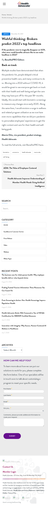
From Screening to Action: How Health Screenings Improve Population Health (23, 302)
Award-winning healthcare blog (12, 502)
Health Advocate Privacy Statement (24, 490)
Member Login (9, 471)
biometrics (6, 152)
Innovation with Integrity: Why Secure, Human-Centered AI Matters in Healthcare (24, 327)
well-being (6, 157)
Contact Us (8, 467)
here (41, 145)
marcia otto (37, 152)
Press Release (8, 238)
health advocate (26, 152)
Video (5, 245)
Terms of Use (12, 493)
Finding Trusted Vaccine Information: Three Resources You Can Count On (23, 289)
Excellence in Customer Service (14, 231)
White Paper (8, 259)
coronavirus (15, 152)
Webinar (6, 252)
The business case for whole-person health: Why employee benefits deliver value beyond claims (23, 276)
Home (4, 15)
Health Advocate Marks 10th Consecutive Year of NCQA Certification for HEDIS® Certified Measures (23, 314)
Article (9, 15)
